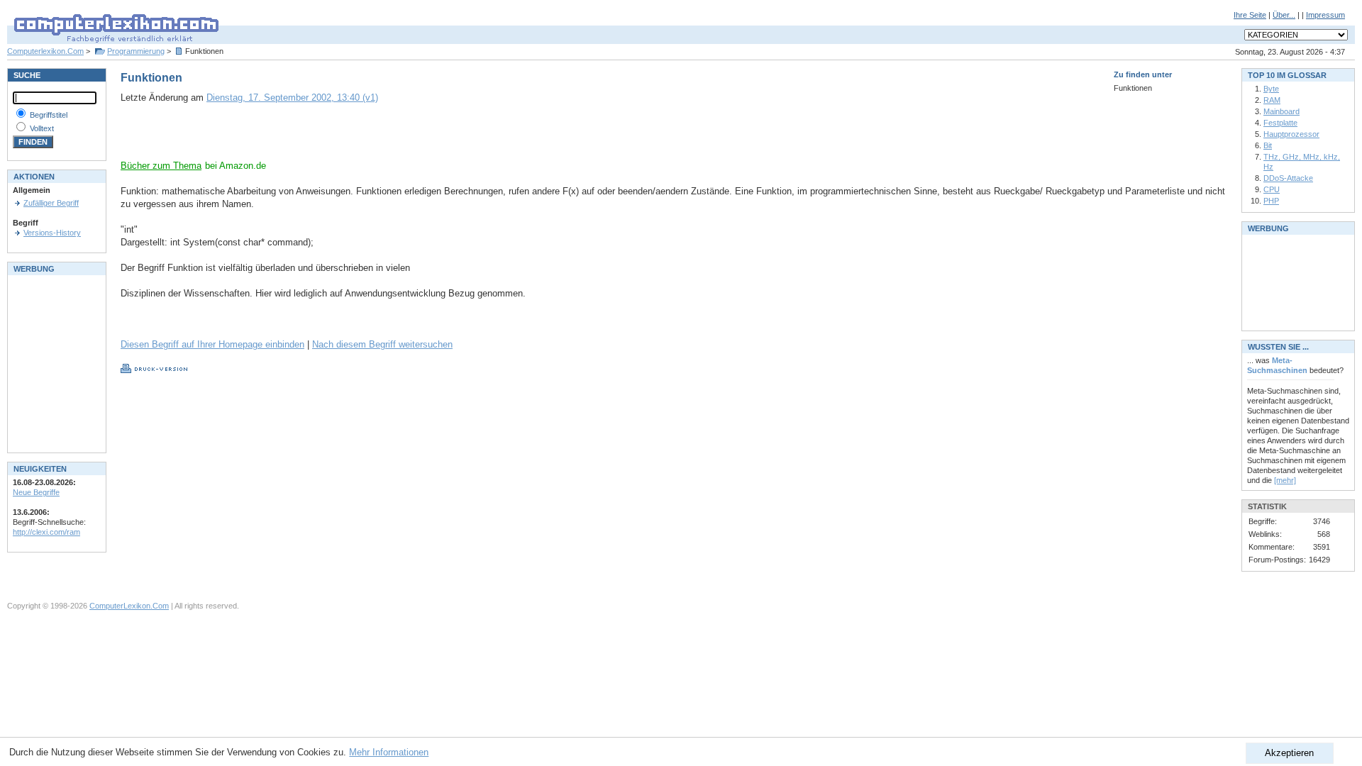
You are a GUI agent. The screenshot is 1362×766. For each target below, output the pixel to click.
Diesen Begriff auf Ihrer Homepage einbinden (212, 344)
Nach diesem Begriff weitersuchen (382, 344)
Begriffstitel (48, 115)
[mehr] (1285, 480)
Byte (1271, 88)
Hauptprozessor (1291, 134)
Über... (1284, 15)
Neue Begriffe (36, 492)
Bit (1267, 145)
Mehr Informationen (388, 752)
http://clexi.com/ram (46, 532)
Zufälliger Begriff (51, 203)
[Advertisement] (287, 138)
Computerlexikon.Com (45, 51)
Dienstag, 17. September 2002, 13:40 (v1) (292, 97)
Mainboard (1281, 111)
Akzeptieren (1289, 753)
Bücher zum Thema (161, 165)
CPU (1271, 189)
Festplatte (1280, 122)
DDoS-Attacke (1288, 178)
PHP (1271, 200)
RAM (1271, 100)
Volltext (42, 128)
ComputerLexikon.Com (129, 605)
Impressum (1325, 15)
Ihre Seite (1250, 15)
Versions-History (52, 232)
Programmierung (136, 51)
